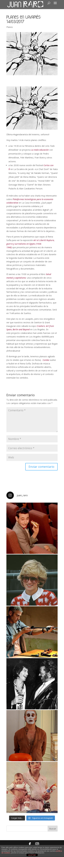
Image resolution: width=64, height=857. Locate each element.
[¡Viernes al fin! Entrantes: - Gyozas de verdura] (32, 683)
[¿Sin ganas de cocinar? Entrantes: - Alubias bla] (32, 787)
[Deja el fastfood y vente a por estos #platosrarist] (32, 528)
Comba (46, 360)
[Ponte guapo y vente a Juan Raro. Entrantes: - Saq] (32, 735)
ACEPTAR (32, 855)
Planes (9, 27)
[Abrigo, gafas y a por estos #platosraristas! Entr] (32, 580)
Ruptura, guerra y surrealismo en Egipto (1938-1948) (30, 244)
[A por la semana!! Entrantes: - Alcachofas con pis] (32, 632)
